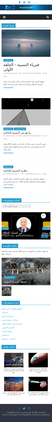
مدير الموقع (37, 174)
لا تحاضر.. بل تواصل (9, 339)
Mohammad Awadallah (33, 73)
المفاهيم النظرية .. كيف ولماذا (12, 309)
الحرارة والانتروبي (8, 327)
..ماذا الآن (5, 312)
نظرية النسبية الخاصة (15, 170)
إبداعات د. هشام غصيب (10, 320)
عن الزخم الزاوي (8, 316)
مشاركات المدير (20, 129)
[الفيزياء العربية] (26, 6)
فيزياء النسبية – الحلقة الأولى (21, 67)
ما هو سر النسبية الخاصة (17, 132)
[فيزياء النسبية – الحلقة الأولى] (26, 31)
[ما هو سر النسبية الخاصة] (26, 99)
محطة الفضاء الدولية (15, 281)
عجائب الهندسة (9, 277)
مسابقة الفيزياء (7, 331)
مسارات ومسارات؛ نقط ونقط (25, 232)
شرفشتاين (5, 335)
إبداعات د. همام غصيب (16, 229)
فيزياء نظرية (8, 60)
